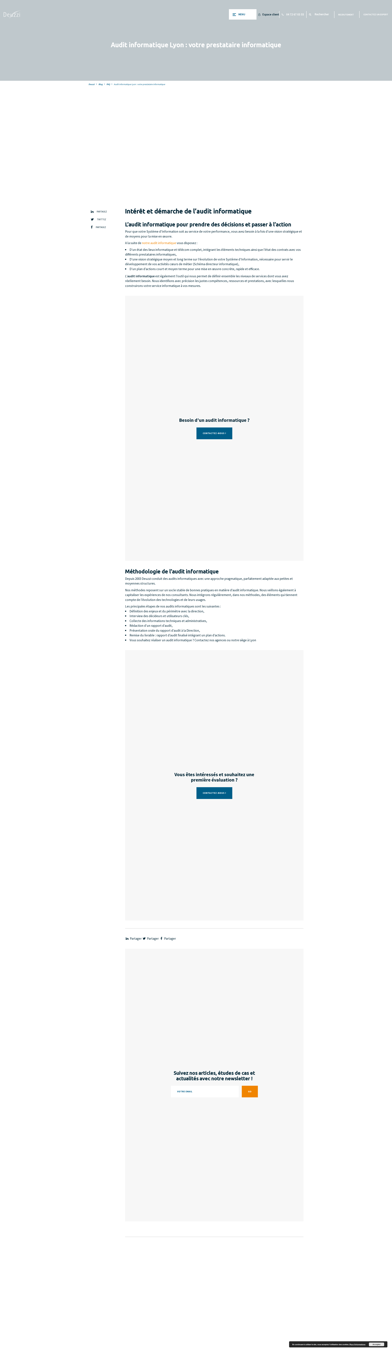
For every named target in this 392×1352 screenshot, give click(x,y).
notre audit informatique (159, 243)
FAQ (108, 84)
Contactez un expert (375, 14)
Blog (100, 84)
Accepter (377, 1344)
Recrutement (346, 14)
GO (250, 1091)
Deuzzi (92, 84)
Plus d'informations (357, 1344)
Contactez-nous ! (214, 433)
